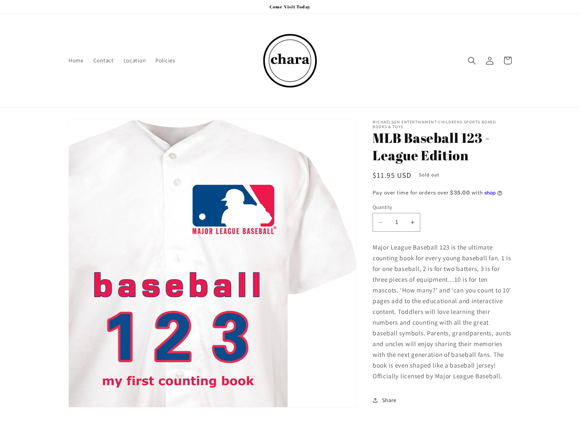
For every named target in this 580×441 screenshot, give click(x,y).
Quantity (382, 207)
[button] (472, 60)
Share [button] (389, 400)
